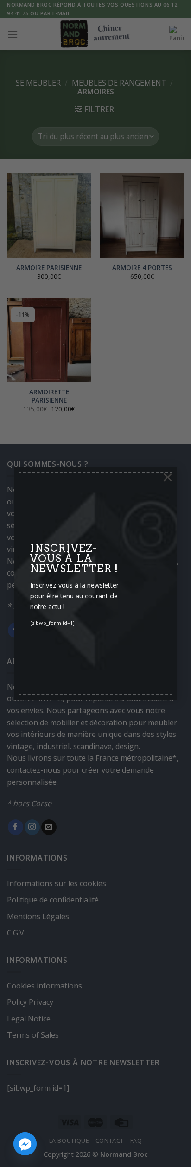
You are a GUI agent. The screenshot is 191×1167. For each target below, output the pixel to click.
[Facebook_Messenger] (25, 1143)
